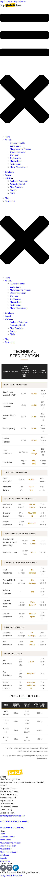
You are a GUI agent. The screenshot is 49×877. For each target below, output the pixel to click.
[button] (24, 71)
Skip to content (7, 1)
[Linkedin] (16, 868)
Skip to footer (20, 1)
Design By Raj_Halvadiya (11, 875)
